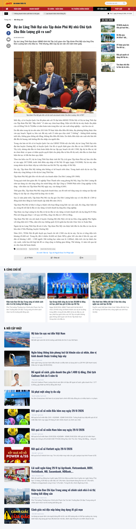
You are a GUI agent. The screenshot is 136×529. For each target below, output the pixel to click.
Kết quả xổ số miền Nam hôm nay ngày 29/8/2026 (57, 430)
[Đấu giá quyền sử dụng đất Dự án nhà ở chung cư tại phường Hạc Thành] (108, 57)
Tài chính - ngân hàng (55, 9)
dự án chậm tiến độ (22, 249)
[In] (8, 46)
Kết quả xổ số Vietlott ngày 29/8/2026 (51, 449)
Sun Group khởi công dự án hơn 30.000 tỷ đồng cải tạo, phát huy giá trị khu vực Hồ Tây (68, 303)
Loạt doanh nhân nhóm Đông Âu (52, 14)
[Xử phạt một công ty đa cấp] (17, 398)
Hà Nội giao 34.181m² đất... (122, 36)
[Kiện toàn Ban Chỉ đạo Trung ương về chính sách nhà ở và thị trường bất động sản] (24, 286)
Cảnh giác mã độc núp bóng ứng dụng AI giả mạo (57, 509)
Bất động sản (102, 9)
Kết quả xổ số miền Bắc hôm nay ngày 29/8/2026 (57, 411)
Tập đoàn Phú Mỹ (33, 249)
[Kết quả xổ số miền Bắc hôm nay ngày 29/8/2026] (17, 417)
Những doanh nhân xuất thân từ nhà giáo (22, 14)
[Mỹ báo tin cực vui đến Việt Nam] (17, 339)
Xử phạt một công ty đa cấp (45, 392)
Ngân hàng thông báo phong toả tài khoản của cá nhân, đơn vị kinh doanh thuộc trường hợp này (63, 354)
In (82, 258)
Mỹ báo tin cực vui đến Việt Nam (48, 333)
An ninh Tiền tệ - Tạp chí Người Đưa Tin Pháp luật (55, 253)
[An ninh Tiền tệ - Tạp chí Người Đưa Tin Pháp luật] (15, 3)
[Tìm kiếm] (124, 3)
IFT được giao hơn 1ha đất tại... (123, 46)
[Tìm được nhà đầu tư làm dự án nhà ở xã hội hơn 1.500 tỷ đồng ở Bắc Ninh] (108, 67)
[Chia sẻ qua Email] (8, 39)
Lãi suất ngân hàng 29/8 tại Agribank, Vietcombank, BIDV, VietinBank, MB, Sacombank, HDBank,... (62, 469)
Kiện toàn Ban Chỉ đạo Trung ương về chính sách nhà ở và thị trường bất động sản (24, 303)
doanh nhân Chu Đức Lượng (48, 249)
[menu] (129, 9)
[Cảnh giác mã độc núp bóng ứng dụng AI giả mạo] (17, 516)
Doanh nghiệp (34, 9)
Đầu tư (34, 337)
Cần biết (34, 415)
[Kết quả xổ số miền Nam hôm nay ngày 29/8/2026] (17, 436)
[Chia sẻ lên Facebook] (8, 33)
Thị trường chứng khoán (80, 9)
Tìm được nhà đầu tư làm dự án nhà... (123, 65)
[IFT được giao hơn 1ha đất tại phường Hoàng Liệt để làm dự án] (108, 48)
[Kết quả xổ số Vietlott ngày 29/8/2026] (17, 455)
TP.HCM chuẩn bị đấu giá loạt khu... (123, 26)
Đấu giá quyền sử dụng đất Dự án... (123, 56)
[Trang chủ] (7, 9)
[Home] (8, 26)
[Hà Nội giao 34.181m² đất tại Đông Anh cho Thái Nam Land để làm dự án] (108, 38)
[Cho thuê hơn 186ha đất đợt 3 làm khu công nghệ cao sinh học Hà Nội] (111, 286)
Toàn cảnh (17, 9)
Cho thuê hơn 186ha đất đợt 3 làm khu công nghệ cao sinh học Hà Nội (109, 303)
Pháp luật (118, 9)
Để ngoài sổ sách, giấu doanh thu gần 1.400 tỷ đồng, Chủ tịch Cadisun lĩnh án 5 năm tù (63, 374)
